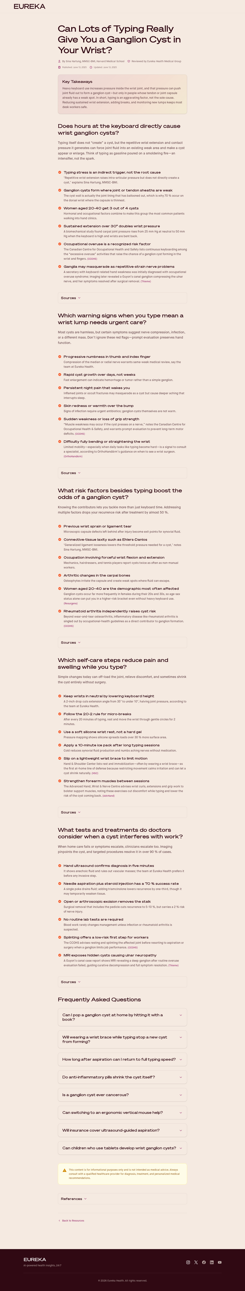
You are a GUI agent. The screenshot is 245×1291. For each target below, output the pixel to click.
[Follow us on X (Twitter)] (196, 1262)
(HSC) (95, 773)
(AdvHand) (108, 795)
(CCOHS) (92, 258)
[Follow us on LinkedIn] (212, 1262)
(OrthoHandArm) (73, 456)
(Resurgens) (71, 603)
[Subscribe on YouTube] (220, 1262)
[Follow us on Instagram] (188, 1262)
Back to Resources (73, 1220)
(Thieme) (146, 281)
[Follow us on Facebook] (204, 1262)
